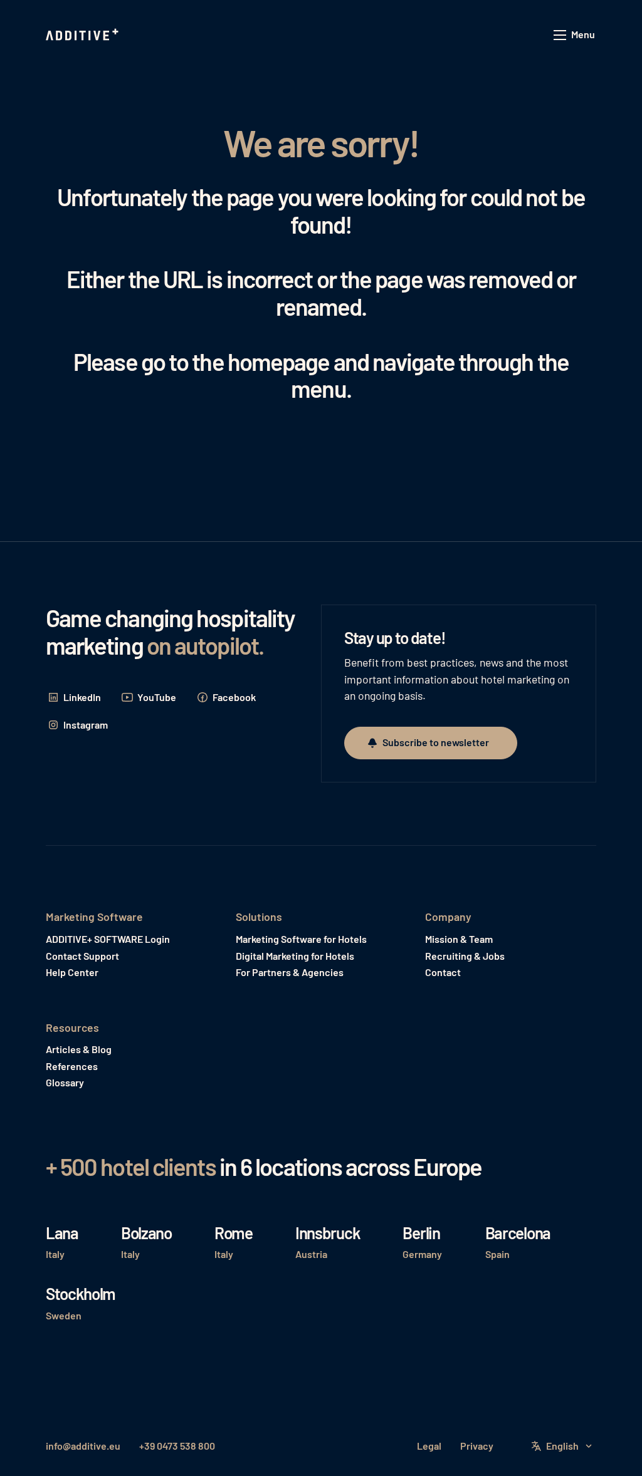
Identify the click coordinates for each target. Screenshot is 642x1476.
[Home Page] (83, 35)
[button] (575, 35)
